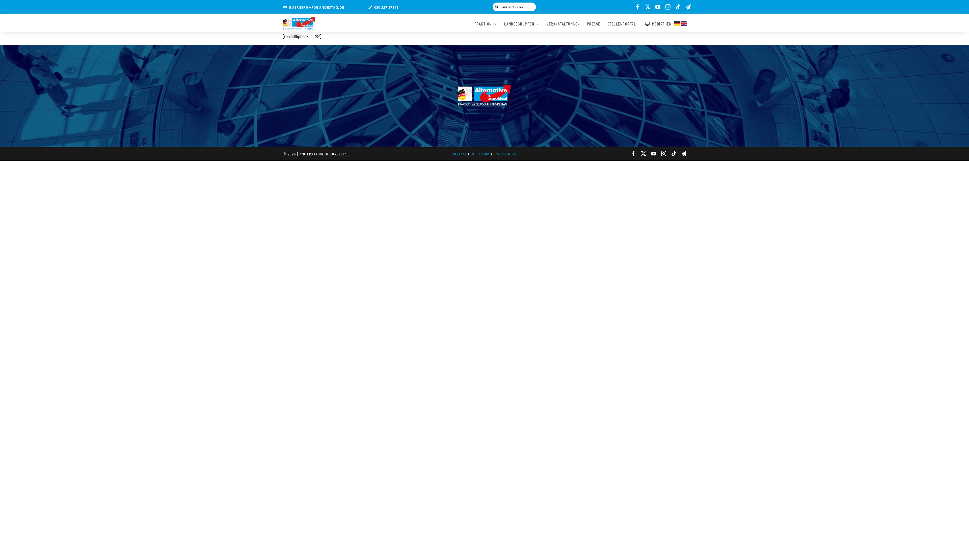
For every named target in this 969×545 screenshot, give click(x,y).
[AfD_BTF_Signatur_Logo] (299, 19)
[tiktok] (678, 7)
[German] (677, 23)
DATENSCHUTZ (505, 154)
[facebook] (637, 7)
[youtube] (657, 7)
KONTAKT (459, 154)
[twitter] (647, 7)
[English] (684, 23)
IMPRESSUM (480, 154)
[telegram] (688, 7)
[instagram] (667, 7)
